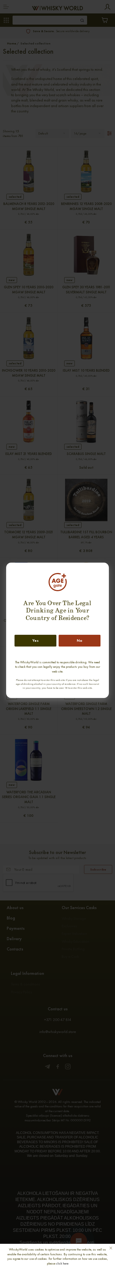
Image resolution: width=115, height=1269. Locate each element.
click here (62, 1263)
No (80, 640)
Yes (35, 640)
